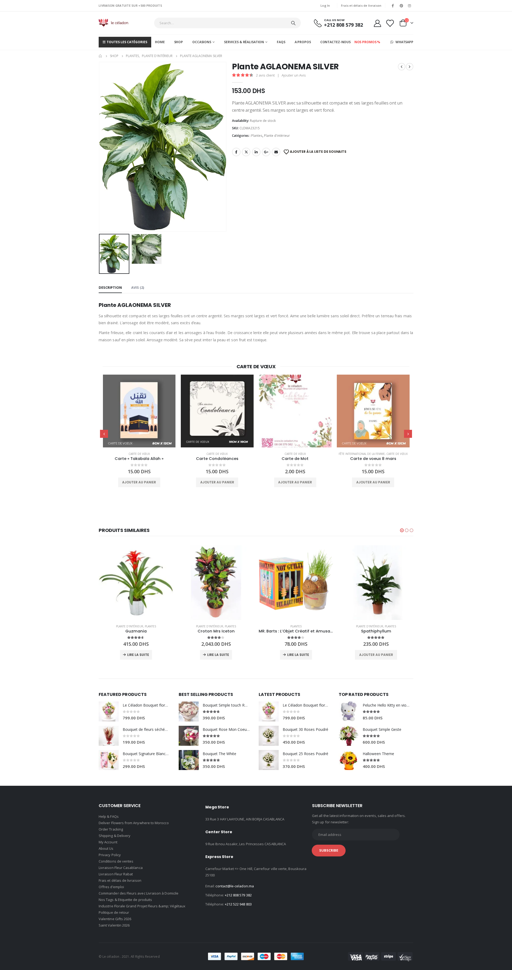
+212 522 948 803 (238, 904)
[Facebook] (392, 5)
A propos (303, 42)
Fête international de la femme (362, 454)
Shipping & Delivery (114, 835)
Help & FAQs (109, 816)
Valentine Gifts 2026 (115, 918)
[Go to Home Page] (100, 56)
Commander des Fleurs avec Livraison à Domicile (138, 893)
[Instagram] (409, 5)
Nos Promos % (367, 42)
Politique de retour (114, 912)
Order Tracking (111, 829)
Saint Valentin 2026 (114, 925)
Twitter (246, 152)
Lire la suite (138, 654)
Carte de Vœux (139, 454)
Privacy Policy (110, 854)
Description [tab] (110, 287)
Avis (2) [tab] (137, 287)
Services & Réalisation (244, 42)
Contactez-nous (335, 42)
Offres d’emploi (111, 886)
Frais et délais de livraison (361, 5)
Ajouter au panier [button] (139, 482)
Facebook (236, 152)
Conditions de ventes (116, 861)
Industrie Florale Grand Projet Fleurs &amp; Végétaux (142, 906)
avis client (265, 75)
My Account (108, 842)
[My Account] (377, 23)
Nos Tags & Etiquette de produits (125, 899)
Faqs (281, 42)
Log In (325, 5)
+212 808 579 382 (238, 895)
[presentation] (100, 147)
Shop (178, 42)
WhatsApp (404, 42)
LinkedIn (256, 152)
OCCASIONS (201, 42)
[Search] (293, 23)
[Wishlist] (390, 23)
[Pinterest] (401, 5)
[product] (139, 411)
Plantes (256, 135)
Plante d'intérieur (277, 135)
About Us (106, 848)
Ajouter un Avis (294, 75)
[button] (401, 530)
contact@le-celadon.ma (234, 886)
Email (276, 152)
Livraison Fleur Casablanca (121, 867)
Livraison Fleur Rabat (116, 874)
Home (160, 42)
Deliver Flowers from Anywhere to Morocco (134, 822)
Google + (266, 152)
